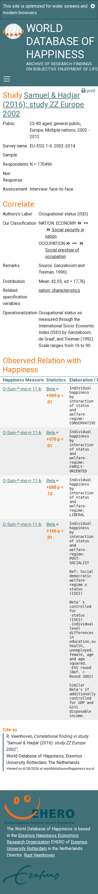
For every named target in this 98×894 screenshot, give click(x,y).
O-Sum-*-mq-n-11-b (22, 389)
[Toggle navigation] (7, 79)
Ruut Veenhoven (39, 855)
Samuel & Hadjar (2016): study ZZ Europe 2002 (43, 104)
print (90, 90)
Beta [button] (51, 389)
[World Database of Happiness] (13, 45)
